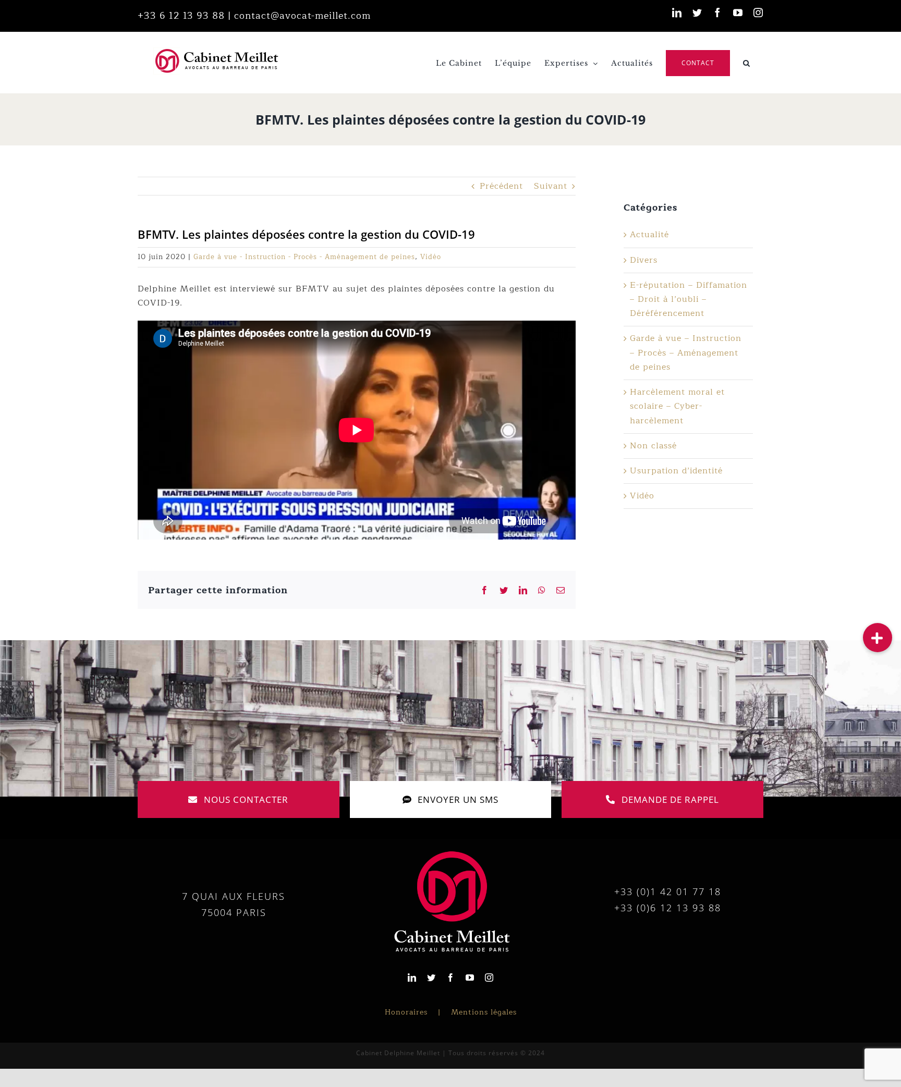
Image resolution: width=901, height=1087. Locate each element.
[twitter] (431, 977)
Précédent (501, 186)
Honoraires (406, 1012)
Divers (644, 260)
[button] (746, 62)
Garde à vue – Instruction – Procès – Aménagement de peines (685, 352)
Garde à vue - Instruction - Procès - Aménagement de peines (304, 257)
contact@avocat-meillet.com (302, 15)
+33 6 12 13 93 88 (181, 15)
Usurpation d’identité (676, 471)
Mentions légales (484, 1012)
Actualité (649, 234)
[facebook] (450, 977)
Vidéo (430, 257)
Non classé (653, 446)
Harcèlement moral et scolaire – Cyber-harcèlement (677, 406)
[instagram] (489, 977)
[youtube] (470, 977)
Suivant (550, 186)
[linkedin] (412, 977)
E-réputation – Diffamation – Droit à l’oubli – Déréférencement (688, 299)
